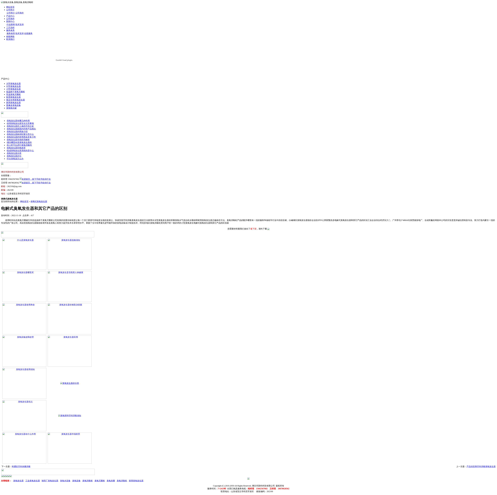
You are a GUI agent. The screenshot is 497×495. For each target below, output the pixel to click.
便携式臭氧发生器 (39, 201)
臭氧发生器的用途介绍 (17, 131)
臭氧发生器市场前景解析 (18, 140)
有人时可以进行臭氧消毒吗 (19, 145)
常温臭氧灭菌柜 (13, 94)
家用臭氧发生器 (13, 102)
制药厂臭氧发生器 (50, 481)
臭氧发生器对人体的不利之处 (20, 126)
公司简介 (10, 10)
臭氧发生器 (18, 481)
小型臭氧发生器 (13, 89)
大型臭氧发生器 (13, 83)
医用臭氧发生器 (13, 97)
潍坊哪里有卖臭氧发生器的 (19, 142)
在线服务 (28, 33)
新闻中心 (10, 21)
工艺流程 (10, 28)
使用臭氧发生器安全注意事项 (20, 123)
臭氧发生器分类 (14, 153)
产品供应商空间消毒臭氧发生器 (481, 466)
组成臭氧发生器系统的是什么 (20, 150)
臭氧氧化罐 (11, 108)
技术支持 (19, 24)
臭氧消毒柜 (87, 481)
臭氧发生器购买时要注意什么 (20, 134)
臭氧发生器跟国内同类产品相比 (21, 129)
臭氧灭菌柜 (99, 481)
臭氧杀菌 (111, 481)
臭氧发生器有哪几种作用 (18, 121)
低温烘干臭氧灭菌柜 (15, 92)
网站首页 (10, 7)
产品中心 (10, 16)
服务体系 (10, 30)
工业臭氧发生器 (32, 481)
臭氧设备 (76, 481)
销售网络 (10, 36)
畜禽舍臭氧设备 (13, 105)
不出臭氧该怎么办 (15, 159)
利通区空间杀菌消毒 (21, 466)
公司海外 (19, 13)
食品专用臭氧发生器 (15, 100)
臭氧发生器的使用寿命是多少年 (21, 137)
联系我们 (10, 39)
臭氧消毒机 (122, 481)
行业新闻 (11, 24)
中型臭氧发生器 (13, 86)
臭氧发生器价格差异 (16, 148)
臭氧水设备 (65, 481)
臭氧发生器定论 (14, 156)
